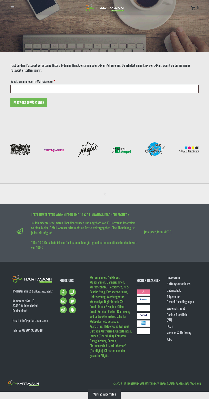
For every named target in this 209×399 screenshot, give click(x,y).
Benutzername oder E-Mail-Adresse (39, 81)
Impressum (173, 277)
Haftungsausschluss (178, 283)
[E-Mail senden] (63, 301)
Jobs (169, 339)
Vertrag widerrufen (104, 394)
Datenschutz (174, 290)
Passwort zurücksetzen (28, 102)
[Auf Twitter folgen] (72, 301)
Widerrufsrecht (176, 308)
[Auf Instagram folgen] (63, 309)
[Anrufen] (72, 292)
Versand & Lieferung (179, 332)
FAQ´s (170, 326)
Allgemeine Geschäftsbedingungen (180, 299)
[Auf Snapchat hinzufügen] (72, 309)
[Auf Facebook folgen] (63, 292)
